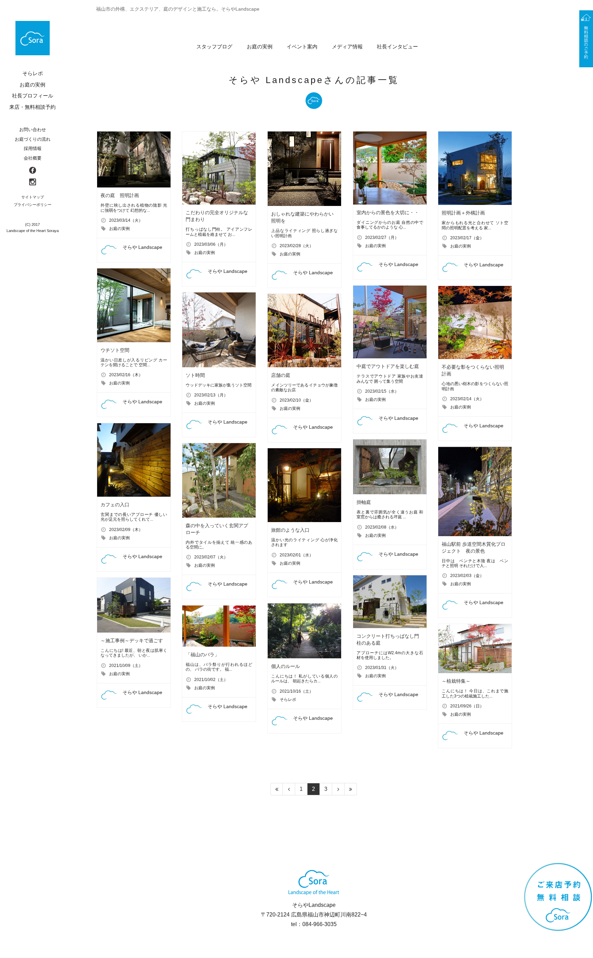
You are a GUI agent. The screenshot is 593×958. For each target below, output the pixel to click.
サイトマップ (32, 197)
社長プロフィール (32, 96)
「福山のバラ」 (202, 654)
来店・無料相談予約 (32, 107)
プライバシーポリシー (32, 205)
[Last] (351, 789)
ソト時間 (195, 375)
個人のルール (285, 666)
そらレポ (288, 699)
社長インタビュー (397, 46)
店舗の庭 (280, 375)
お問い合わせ (32, 129)
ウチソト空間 (115, 350)
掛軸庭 (364, 502)
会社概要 (33, 158)
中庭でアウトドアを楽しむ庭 (388, 366)
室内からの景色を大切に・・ (388, 212)
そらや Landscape (142, 247)
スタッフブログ (214, 46)
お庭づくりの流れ (32, 139)
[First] (276, 789)
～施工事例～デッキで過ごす (132, 640)
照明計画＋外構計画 (463, 213)
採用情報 (33, 148)
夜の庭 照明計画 (120, 195)
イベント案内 (302, 46)
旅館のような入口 (290, 530)
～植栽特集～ (456, 681)
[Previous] (289, 789)
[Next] (338, 789)
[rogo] (32, 38)
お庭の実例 (259, 46)
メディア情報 (347, 46)
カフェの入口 (115, 504)
